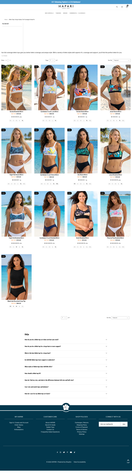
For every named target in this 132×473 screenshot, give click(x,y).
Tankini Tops (50, 427)
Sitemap (81, 434)
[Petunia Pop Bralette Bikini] (115, 214)
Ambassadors (18, 429)
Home (5, 19)
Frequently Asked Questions (50, 432)
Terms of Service (81, 429)
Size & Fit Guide (50, 425)
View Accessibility (80, 462)
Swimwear (73, 13)
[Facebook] (57, 453)
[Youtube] (71, 453)
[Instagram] (60, 453)
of (57, 60)
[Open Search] (117, 6)
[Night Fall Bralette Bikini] (16, 214)
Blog (18, 427)
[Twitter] (64, 453)
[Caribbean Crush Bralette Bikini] (49, 214)
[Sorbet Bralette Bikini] (16, 87)
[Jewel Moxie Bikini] (115, 87)
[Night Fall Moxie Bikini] (16, 150)
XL (22, 120)
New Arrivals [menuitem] (49, 13)
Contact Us (50, 429)
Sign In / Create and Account (18, 423)
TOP (128, 463)
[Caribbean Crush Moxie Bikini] (49, 150)
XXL (57, 184)
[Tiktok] (74, 453)
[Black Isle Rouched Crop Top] (16, 277)
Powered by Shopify (64, 462)
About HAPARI (50, 423)
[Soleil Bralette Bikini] (82, 214)
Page (47, 60)
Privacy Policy (81, 432)
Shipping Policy (82, 425)
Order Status (19, 425)
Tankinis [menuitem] (58, 13)
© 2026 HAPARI (51, 462)
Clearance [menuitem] (81, 13)
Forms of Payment (82, 427)
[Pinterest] (67, 453)
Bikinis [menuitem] (65, 13)
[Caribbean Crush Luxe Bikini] (49, 87)
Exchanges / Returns (81, 423)
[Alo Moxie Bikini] (82, 150)
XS (74, 184)
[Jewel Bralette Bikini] (115, 150)
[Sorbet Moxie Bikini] (82, 87)
